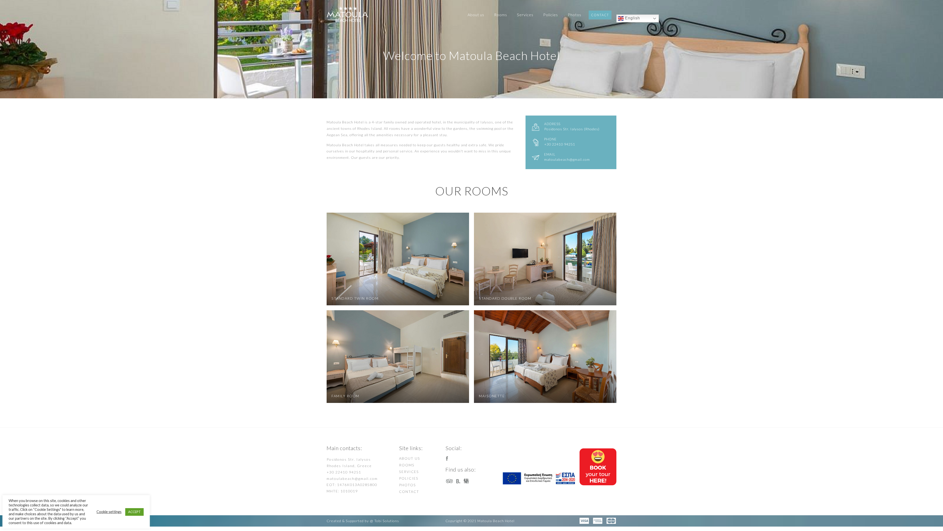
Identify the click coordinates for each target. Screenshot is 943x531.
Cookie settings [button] (109, 512)
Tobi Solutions (386, 521)
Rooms (500, 14)
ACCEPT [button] (134, 512)
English (632, 18)
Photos (574, 14)
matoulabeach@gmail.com (352, 478)
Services (525, 14)
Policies (550, 14)
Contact (600, 15)
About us (476, 14)
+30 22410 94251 (344, 472)
